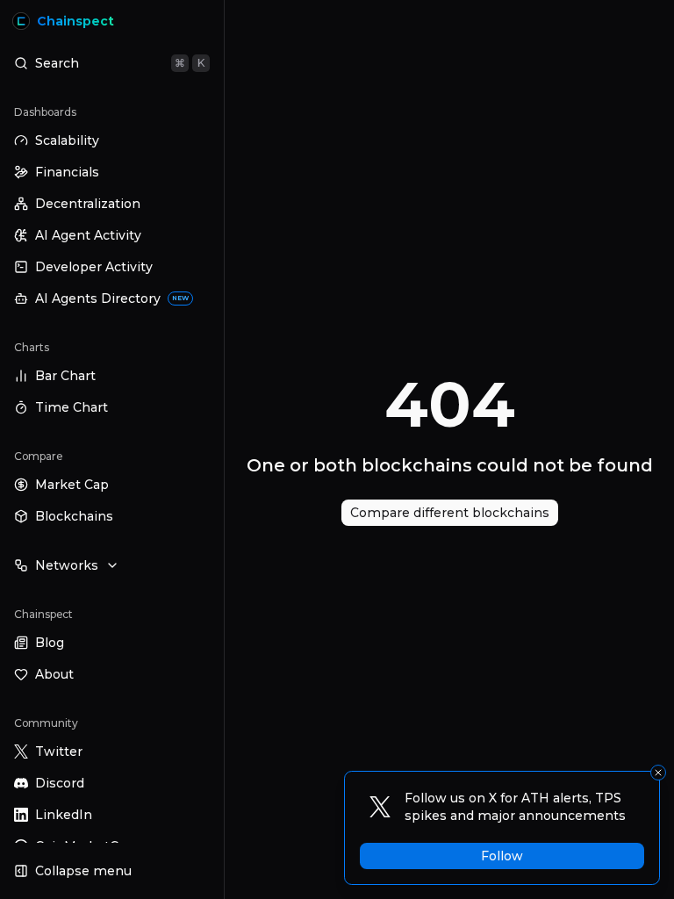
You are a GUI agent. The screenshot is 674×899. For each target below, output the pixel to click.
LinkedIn (63, 815)
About (54, 674)
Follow (502, 856)
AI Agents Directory (112, 298)
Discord (59, 783)
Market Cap (72, 485)
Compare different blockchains (449, 513)
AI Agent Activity (88, 235)
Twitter (58, 751)
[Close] (658, 772)
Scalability (67, 140)
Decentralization (87, 204)
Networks (66, 565)
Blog (49, 643)
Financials (67, 172)
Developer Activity (94, 267)
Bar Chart (65, 376)
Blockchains (74, 516)
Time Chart (71, 407)
